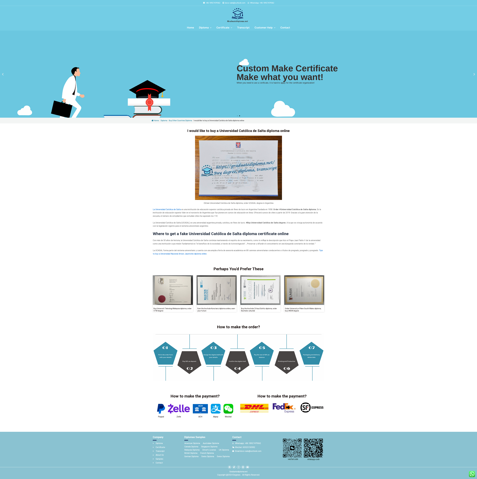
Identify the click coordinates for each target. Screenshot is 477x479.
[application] (210, 27)
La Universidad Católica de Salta (167, 209)
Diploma (164, 121)
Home (156, 121)
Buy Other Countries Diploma (180, 121)
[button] (2, 74)
